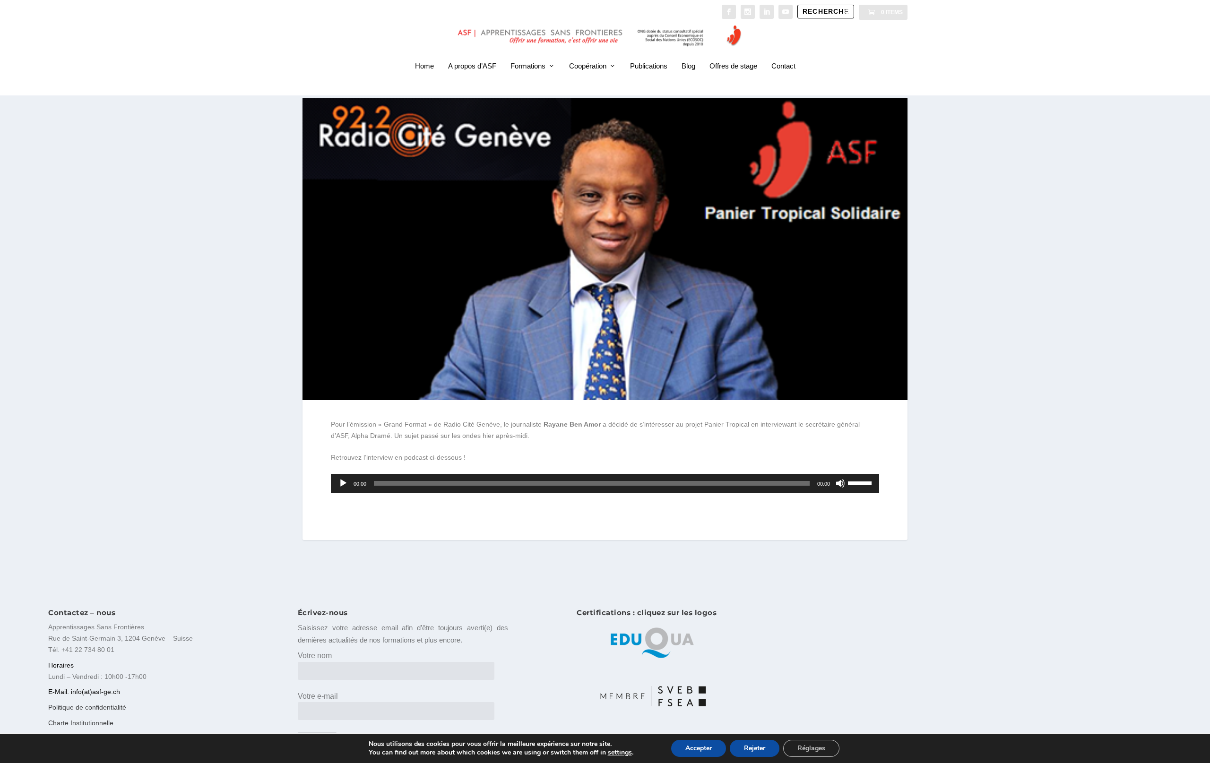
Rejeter (754, 748)
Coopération (587, 66)
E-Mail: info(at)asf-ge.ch (84, 691)
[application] (605, 483)
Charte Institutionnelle (80, 723)
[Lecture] (343, 483)
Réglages (811, 748)
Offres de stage (733, 66)
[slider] (861, 482)
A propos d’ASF (472, 66)
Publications (648, 66)
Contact (783, 66)
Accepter (698, 748)
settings (620, 752)
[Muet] (840, 483)
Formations (527, 66)
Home (424, 66)
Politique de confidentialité (87, 707)
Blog (688, 66)
